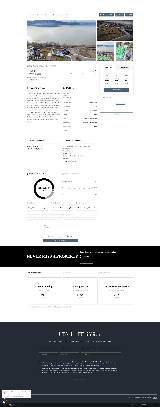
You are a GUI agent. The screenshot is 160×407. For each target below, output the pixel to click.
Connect (110, 341)
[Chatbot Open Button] (4, 402)
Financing (72, 341)
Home (49, 341)
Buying (61, 341)
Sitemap (155, 404)
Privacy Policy (135, 404)
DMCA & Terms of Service (147, 404)
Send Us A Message (80, 379)
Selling (66, 341)
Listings (55, 341)
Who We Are (87, 341)
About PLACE (102, 341)
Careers (95, 341)
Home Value (79, 341)
